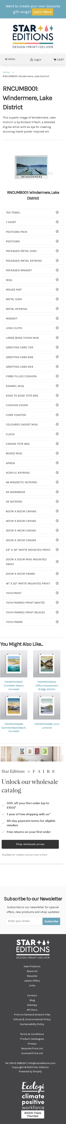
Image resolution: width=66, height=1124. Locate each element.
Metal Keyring (16, 309)
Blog (32, 1000)
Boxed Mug (14, 453)
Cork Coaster (16, 415)
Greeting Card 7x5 (19, 347)
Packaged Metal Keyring (24, 260)
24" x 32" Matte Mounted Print (28, 550)
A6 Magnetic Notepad (21, 482)
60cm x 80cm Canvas (21, 511)
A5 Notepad (14, 501)
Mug (9, 280)
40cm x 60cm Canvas (21, 521)
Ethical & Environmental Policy (32, 1019)
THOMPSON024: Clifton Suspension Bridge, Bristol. (46, 685)
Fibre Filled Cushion (21, 376)
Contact (32, 995)
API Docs (32, 1009)
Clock (10, 434)
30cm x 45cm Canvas (21, 530)
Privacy (32, 1043)
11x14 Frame (14, 622)
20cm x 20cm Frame (20, 573)
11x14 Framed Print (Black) (25, 612)
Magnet (11, 318)
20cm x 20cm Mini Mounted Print (26, 562)
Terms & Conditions (32, 1034)
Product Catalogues (32, 1038)
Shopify (37, 1071)
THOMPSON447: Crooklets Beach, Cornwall (14, 685)
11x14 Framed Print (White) (25, 602)
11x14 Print (13, 593)
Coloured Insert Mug (22, 424)
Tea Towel (13, 212)
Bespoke (32, 976)
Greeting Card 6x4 (19, 366)
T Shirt (11, 222)
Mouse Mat (14, 289)
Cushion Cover (17, 405)
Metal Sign (14, 299)
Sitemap (32, 1005)
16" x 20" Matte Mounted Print (28, 583)
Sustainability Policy (32, 1024)
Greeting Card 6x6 (19, 357)
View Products (32, 966)
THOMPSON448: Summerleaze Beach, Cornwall (13, 727)
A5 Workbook (15, 492)
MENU (13, 59)
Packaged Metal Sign (21, 251)
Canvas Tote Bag (18, 444)
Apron (10, 463)
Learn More (42, 12)
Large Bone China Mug (22, 338)
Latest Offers (32, 980)
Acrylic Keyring (18, 472)
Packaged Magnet (19, 270)
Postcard (13, 241)
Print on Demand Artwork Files (32, 1014)
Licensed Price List (32, 1053)
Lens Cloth (14, 328)
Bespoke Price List (32, 1048)
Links (32, 985)
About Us (32, 971)
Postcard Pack (16, 232)
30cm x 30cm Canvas (21, 540)
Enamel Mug (15, 386)
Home (6, 72)
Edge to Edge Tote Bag (22, 395)
